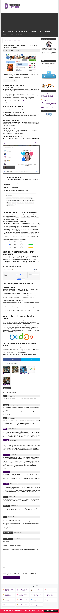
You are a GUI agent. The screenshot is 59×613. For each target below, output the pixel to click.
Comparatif (19, 34)
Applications (33, 31)
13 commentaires (18, 50)
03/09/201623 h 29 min (12, 418)
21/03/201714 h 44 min (12, 496)
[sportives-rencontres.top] (48, 87)
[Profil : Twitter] (50, 115)
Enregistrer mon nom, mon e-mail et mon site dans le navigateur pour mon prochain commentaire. (19, 574)
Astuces (5, 34)
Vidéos (11, 34)
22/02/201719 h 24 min (14, 454)
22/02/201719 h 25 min (14, 483)
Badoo (24, 100)
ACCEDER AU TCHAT (51, 610)
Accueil (6, 39)
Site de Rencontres (21, 31)
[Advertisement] (29, 21)
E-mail (4, 567)
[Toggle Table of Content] (14, 80)
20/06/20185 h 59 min (11, 516)
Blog (4, 31)
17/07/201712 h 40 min (15, 505)
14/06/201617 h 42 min (14, 405)
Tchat (40, 31)
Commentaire (6, 551)
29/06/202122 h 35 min (18, 532)
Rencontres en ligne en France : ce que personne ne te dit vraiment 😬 (48, 98)
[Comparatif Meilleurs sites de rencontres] (49, 81)
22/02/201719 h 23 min (12, 428)
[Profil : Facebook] (47, 115)
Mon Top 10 (10, 31)
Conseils (47, 31)
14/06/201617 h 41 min (12, 396)
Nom (4, 562)
